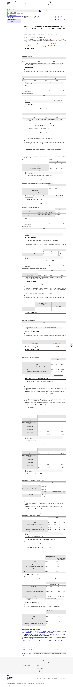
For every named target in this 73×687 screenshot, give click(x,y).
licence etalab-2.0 (26, 685)
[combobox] (23, 11)
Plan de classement (14, 7)
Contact (8, 662)
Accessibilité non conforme (11, 683)
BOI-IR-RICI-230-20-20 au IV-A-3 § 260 (38, 278)
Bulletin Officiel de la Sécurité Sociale (42, 662)
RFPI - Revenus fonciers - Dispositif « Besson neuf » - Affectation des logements (37, 645)
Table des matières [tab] (10, 17)
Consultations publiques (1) (23, 7)
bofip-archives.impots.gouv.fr (26, 665)
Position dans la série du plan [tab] (12, 19)
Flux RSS (23, 660)
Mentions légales (18, 683)
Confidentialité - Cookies (31, 683)
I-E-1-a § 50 (57, 210)
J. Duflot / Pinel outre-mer (13, 15)
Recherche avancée (50, 10)
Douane (38, 665)
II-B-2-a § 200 (44, 494)
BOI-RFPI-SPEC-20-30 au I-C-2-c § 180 (56, 506)
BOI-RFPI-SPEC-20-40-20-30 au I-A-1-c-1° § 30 (57, 135)
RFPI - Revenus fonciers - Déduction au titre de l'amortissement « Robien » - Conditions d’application (41, 649)
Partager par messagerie (64, 20)
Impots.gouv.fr (39, 670)
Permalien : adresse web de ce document (61, 17)
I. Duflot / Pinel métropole (13, 13)
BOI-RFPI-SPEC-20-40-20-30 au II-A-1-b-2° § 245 (57, 402)
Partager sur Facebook (56, 20)
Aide (7, 660)
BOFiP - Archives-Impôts (38, 7)
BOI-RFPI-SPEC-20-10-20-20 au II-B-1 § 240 (48, 376)
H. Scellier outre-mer (12, 12)
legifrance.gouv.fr (54, 678)
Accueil (8, 7)
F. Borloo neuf (11, 9)
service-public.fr (46, 678)
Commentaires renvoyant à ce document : (30, 626)
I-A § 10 (41, 133)
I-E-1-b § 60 (58, 212)
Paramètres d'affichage (40, 683)
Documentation (24, 663)
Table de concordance (25, 662)
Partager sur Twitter (59, 20)
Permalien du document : (27, 653)
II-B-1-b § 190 (44, 489)
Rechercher (40, 11)
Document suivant (61, 24)
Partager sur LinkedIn (61, 20)
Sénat (38, 671)
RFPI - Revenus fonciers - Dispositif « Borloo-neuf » (31, 647)
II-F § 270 (26, 399)
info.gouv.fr (39, 678)
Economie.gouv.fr (39, 668)
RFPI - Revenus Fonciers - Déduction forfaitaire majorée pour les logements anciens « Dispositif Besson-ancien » (43, 643)
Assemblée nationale (40, 660)
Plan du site (24, 683)
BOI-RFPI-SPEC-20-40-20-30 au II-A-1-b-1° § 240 (57, 391)
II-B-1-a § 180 (44, 486)
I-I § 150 (41, 143)
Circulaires (38, 663)
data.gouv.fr (62, 678)
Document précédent (27, 24)
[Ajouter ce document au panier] (59, 17)
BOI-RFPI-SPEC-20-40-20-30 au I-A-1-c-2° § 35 (57, 146)
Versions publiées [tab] (10, 21)
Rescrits (31, 7)
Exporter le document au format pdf (56, 17)
